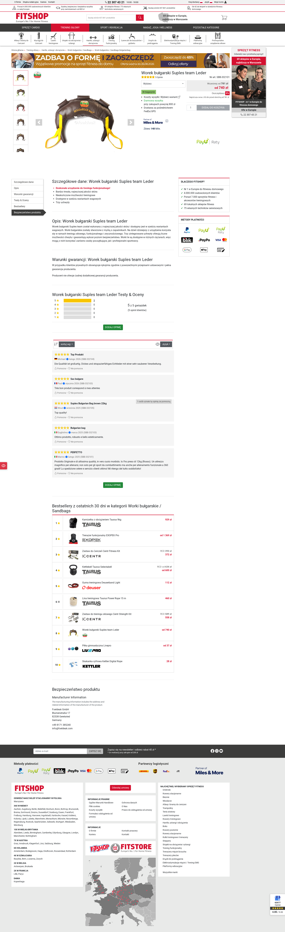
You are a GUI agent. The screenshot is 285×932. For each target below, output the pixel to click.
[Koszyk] (225, 18)
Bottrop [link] (64, 809)
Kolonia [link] (17, 818)
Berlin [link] (34, 809)
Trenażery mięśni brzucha (174, 851)
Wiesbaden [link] (70, 822)
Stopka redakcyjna (30, 2)
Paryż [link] (21, 874)
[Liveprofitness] (91, 651)
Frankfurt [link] (69, 812)
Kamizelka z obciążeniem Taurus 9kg (101, 519)
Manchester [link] (19, 836)
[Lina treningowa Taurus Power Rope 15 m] (73, 601)
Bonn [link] (57, 809)
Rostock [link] (29, 822)
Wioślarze (167, 801)
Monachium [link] (51, 818)
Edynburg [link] (57, 832)
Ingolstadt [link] (46, 815)
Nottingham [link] (31, 836)
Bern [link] (24, 859)
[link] (179, 97)
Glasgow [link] (66, 832)
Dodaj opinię (113, 327)
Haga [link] (40, 851)
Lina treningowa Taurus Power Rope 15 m (104, 598)
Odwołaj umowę (120, 787)
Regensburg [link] (19, 822)
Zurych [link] (39, 859)
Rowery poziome (170, 830)
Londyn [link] (74, 832)
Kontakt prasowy (130, 831)
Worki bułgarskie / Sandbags (80, 50)
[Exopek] (91, 540)
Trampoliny (168, 808)
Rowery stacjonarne (172, 793)
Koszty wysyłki (95, 810)
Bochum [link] (50, 809)
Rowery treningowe (171, 819)
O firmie (17, 2)
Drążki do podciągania (173, 859)
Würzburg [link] (18, 825)
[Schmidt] (91, 588)
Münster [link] (61, 818)
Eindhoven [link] (48, 851)
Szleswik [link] (51, 822)
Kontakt (51, 2)
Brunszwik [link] (73, 809)
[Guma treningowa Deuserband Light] (73, 585)
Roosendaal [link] (59, 851)
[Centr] (91, 556)
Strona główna (17, 50)
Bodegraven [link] (31, 851)
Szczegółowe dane (24, 182)
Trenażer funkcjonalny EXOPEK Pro (100, 535)
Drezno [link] (34, 812)
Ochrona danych (129, 802)
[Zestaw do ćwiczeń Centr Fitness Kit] (73, 554)
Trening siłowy (70, 27)
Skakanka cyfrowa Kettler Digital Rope (102, 661)
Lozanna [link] (31, 859)
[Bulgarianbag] (37, 74)
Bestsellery (19, 206)
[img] (167, 121)
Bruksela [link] (29, 866)
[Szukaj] (140, 18)
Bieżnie (166, 797)
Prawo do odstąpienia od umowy (137, 810)
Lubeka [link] (30, 818)
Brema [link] (17, 812)
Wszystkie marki (170, 872)
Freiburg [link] (18, 815)
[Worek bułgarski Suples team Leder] (73, 633)
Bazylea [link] (17, 859)
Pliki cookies (94, 806)
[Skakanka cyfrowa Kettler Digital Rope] (73, 664)
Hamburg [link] (26, 815)
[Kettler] (91, 666)
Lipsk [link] (24, 818)
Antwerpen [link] (19, 866)
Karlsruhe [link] (56, 815)
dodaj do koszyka (213, 107)
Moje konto (219, 2)
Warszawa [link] (19, 801)
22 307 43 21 (250, 114)
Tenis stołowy (169, 812)
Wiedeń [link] (57, 843)
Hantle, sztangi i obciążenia (53, 50)
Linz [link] (42, 843)
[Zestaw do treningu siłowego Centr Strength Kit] (73, 617)
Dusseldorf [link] (43, 812)
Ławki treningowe (171, 815)
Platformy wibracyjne (172, 866)
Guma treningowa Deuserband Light (101, 582)
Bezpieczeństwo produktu (27, 212)
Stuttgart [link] (60, 822)
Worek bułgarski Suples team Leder (100, 629)
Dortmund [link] (25, 812)
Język (206, 2)
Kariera (43, 2)
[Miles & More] (209, 770)
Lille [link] (15, 874)
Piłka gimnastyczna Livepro (96, 645)
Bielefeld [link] (41, 809)
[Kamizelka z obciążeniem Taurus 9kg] (73, 522)
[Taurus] (91, 525)
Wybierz (147, 83)
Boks (165, 826)
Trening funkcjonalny (172, 848)
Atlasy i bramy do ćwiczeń (174, 804)
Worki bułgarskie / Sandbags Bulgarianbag (112, 50)
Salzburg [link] (49, 843)
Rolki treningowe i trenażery (175, 837)
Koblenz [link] (72, 815)
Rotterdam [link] (71, 851)
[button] (20, 77)
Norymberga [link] (72, 818)
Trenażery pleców (171, 855)
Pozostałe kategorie (206, 27)
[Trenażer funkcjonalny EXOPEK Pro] (73, 538)
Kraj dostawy (194, 2)
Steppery (167, 841)
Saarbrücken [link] (40, 822)
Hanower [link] (36, 815)
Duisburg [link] (53, 812)
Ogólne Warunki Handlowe (101, 802)
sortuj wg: (66, 344)
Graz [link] (16, 843)
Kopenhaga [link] (19, 881)
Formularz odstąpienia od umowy (101, 815)
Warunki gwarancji (23, 194)
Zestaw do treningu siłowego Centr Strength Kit (106, 614)
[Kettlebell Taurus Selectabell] (73, 570)
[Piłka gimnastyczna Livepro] (73, 648)
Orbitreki (167, 790)
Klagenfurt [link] (34, 843)
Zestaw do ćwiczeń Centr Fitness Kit (101, 551)
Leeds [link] (26, 832)
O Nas (124, 806)
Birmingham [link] (35, 832)
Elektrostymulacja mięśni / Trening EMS (181, 862)
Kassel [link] (64, 815)
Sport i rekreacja (111, 27)
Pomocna (61, 368)
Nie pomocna (76, 368)
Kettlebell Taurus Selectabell (97, 566)
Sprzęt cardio (31, 27)
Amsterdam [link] (19, 851)
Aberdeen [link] (18, 832)
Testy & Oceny (21, 200)
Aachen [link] (17, 809)
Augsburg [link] (26, 809)
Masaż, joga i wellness (157, 27)
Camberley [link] (47, 832)
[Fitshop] (32, 17)
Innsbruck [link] (23, 843)
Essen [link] (61, 812)
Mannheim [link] (40, 818)
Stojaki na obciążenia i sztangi (176, 844)
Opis (16, 188)
